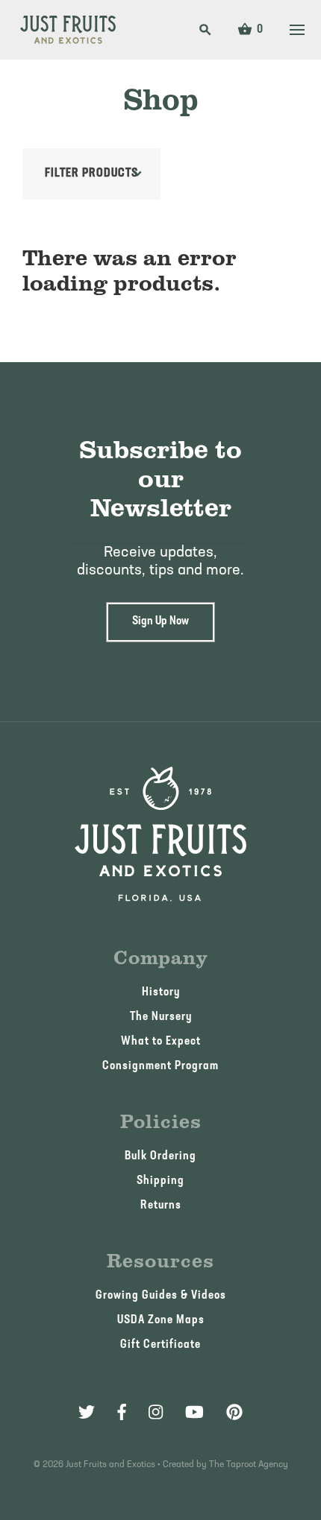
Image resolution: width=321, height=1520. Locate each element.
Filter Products (91, 174)
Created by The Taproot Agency (225, 1464)
